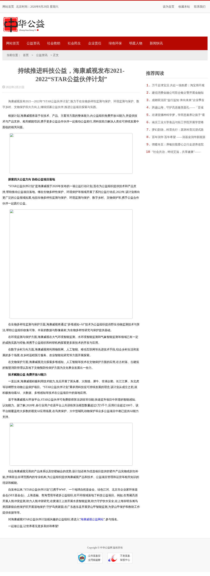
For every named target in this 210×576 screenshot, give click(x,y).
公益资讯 (33, 43)
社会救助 (53, 43)
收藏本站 (184, 6)
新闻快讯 (156, 43)
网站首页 (8, 6)
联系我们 (199, 6)
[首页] (23, 24)
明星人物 (135, 43)
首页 (26, 55)
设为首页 (168, 6)
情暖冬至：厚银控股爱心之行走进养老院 (178, 144)
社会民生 (74, 43)
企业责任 (94, 43)
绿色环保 (115, 43)
